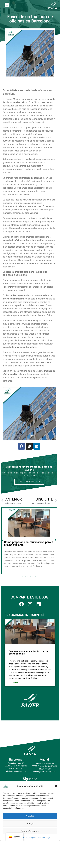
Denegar (30, 823)
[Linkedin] (36, 446)
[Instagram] (29, 446)
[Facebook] (21, 446)
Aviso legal (46, 837)
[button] (55, 786)
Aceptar (30, 816)
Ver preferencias (30, 831)
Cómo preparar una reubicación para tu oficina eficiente (29, 543)
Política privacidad (33, 837)
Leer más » (13, 682)
